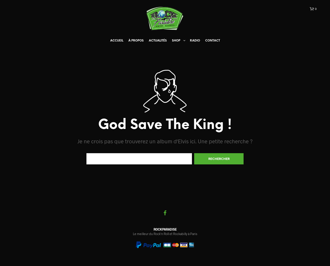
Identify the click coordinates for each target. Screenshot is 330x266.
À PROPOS (136, 40)
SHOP (176, 40)
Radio (195, 40)
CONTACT (212, 40)
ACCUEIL (116, 40)
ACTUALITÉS (158, 40)
